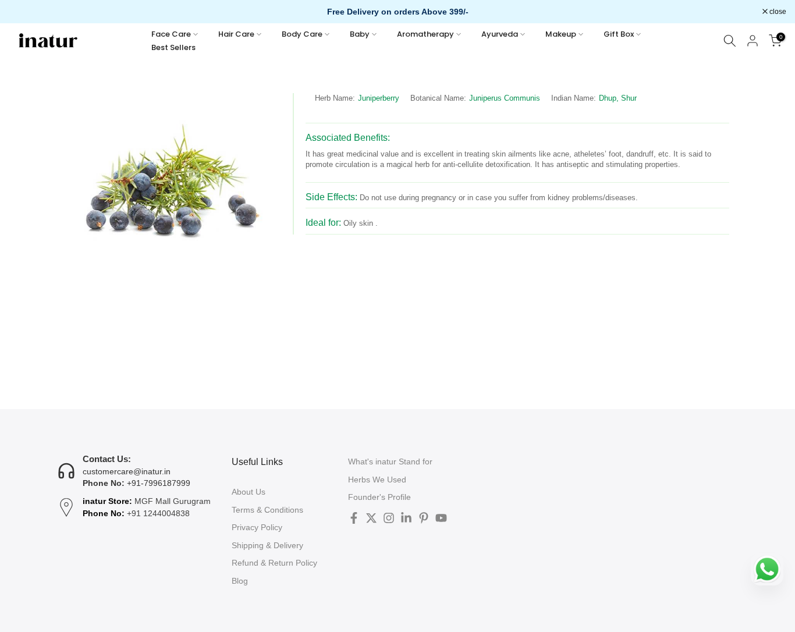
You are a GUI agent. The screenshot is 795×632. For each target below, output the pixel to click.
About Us (248, 491)
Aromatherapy (425, 34)
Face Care (171, 34)
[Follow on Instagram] (389, 518)
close (23, 11)
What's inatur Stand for (390, 461)
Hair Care (236, 34)
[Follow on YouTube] (441, 518)
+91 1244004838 (158, 513)
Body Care (302, 34)
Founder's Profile (379, 497)
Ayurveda (499, 34)
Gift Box (619, 34)
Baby (360, 34)
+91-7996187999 (158, 483)
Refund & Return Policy (274, 562)
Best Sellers (173, 47)
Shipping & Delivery (267, 545)
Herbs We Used (377, 479)
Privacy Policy (257, 527)
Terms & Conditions (267, 509)
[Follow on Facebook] (354, 518)
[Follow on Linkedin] (406, 518)
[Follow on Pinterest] (424, 518)
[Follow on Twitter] (371, 518)
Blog (240, 580)
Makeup (560, 34)
